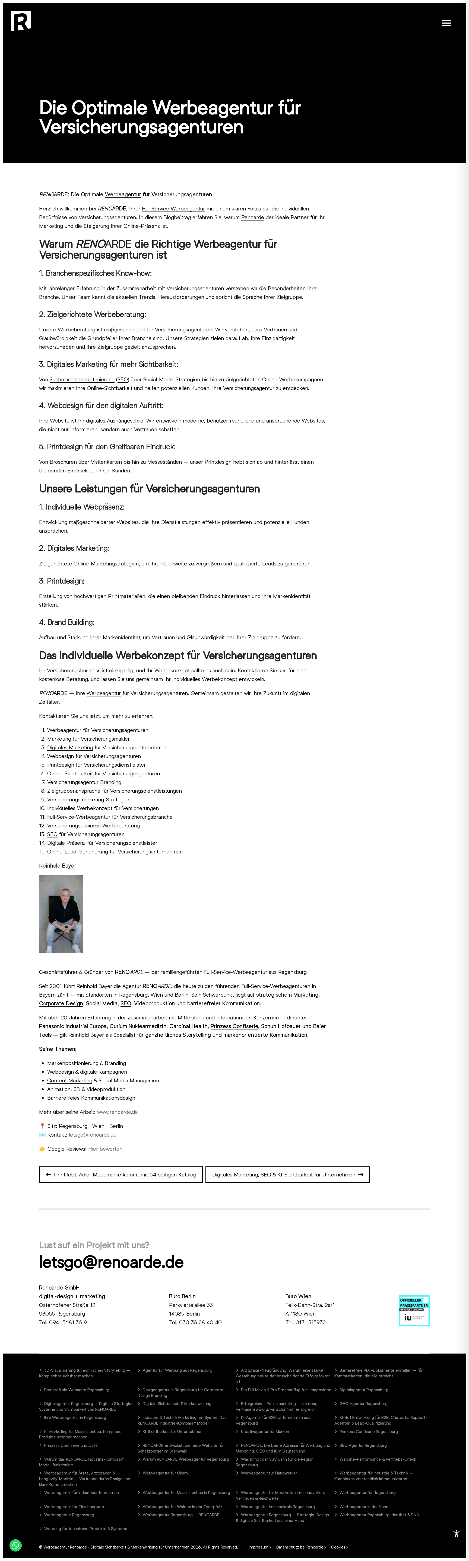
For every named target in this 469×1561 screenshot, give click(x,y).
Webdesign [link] (60, 756)
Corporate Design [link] (61, 1003)
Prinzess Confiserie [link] (234, 1026)
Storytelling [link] (197, 1034)
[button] (446, 23)
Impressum (258, 1546)
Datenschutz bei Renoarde (299, 1546)
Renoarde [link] (252, 217)
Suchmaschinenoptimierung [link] (82, 379)
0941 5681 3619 (68, 1322)
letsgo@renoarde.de (111, 1261)
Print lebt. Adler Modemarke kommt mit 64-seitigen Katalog (125, 1174)
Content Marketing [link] (69, 1080)
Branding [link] (110, 782)
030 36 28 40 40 (200, 1322)
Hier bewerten (105, 1148)
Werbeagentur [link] (123, 194)
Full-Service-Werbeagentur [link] (173, 208)
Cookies (338, 1546)
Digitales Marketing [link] (70, 747)
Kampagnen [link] (113, 1071)
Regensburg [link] (292, 971)
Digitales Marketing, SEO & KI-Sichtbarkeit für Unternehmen (283, 1174)
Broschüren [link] (63, 461)
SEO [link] (123, 379)
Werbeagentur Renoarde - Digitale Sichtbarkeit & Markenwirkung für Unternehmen (116, 1546)
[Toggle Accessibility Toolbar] (456, 1534)
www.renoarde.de (117, 1111)
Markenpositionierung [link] (73, 1063)
